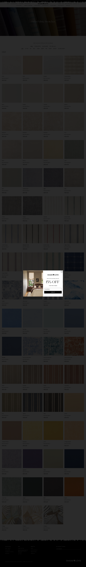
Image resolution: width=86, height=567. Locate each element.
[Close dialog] (62, 272)
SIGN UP (53, 292)
